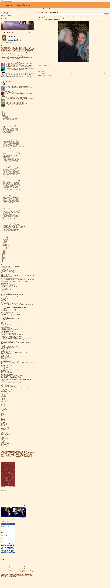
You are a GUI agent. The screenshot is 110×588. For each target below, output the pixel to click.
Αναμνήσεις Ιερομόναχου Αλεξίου (6, 276)
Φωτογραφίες (3, 393)
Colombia (2, 403)
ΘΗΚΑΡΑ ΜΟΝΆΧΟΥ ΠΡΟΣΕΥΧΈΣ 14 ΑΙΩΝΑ (8, 312)
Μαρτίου (4, 244)
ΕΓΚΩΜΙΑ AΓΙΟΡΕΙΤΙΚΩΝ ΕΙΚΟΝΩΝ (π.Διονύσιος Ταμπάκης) (12, 203)
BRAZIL (2, 400)
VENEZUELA (3, 442)
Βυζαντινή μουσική (4, 292)
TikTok (2, 440)
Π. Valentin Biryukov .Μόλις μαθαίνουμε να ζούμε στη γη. (10, 347)
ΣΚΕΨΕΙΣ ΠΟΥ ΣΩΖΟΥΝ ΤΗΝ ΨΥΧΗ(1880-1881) (9, 369)
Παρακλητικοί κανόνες (4, 348)
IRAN (2, 416)
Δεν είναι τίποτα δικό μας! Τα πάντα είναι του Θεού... (10, 158)
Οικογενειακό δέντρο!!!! (6, 157)
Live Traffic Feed (8, 523)
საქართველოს (3, 446)
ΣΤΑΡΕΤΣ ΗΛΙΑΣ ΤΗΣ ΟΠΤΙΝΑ (6, 372)
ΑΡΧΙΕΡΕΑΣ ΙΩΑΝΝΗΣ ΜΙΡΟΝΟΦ (7, 282)
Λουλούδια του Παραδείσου (5, 328)
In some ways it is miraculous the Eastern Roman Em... (11, 173)
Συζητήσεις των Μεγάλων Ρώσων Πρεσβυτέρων (9, 378)
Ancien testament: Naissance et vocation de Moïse (10, 188)
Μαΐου (4, 242)
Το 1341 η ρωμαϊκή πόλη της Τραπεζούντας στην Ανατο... (11, 127)
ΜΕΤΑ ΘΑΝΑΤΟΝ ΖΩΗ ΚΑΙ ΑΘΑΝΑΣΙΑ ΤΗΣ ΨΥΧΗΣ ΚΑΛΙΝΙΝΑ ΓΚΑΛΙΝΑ (13, 330)
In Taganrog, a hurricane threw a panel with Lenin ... (10, 119)
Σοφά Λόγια (41, 66)
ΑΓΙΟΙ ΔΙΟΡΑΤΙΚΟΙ (4, 269)
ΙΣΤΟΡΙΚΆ (2, 319)
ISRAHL (2, 417)
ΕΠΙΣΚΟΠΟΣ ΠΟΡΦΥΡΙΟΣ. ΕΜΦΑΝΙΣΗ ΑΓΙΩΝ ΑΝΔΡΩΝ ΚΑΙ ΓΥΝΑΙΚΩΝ (13, 301)
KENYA (2, 420)
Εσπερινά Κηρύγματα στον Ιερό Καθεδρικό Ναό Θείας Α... (11, 185)
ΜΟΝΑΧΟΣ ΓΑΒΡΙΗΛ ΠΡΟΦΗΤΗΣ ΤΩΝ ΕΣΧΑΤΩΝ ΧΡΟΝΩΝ (11, 334)
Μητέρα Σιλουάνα (4, 332)
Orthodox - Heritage (4, 426)
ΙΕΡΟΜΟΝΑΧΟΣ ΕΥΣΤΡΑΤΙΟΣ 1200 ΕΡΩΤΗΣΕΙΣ (9, 315)
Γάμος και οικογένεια (4, 293)
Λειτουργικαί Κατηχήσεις (5, 327)
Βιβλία (2, 290)
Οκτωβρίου (4, 237)
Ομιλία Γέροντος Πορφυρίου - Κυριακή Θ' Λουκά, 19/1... (11, 179)
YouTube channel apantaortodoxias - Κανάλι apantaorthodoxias (15, 20)
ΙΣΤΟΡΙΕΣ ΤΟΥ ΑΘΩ (4, 317)
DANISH (2, 406)
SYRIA (2, 439)
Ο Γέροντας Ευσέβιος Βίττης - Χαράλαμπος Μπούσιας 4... (11, 152)
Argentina (2, 395)
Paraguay (2, 429)
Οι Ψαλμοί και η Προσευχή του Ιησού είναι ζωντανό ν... (11, 126)
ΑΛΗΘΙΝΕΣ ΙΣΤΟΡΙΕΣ (4, 274)
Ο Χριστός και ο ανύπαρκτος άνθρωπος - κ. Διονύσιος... (11, 216)
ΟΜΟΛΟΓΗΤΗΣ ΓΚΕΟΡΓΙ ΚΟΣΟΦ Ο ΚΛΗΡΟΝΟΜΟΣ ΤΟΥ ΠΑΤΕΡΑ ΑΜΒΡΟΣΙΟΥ (14, 344)
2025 (3, 113)
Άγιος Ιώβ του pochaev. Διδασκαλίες (7, 272)
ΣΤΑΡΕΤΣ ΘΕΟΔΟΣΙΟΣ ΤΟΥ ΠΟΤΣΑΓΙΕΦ (8, 373)
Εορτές (2, 299)
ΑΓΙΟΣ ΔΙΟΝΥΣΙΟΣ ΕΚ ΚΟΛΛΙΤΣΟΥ (7, 271)
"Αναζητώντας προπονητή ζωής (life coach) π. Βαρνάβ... (11, 144)
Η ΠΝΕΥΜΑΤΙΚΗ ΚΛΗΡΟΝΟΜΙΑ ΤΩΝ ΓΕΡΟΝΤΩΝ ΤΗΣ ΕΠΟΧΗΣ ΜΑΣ (13, 307)
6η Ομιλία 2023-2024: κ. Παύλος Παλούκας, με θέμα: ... (11, 147)
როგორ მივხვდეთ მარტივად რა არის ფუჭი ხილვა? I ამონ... (13, 189)
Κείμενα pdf (3, 323)
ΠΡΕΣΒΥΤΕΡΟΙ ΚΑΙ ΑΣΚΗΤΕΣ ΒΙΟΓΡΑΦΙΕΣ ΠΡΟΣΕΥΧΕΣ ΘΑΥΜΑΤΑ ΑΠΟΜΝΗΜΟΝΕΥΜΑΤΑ (16, 362)
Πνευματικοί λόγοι (4, 359)
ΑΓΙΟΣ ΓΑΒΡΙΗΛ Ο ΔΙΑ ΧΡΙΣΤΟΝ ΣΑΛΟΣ (7, 270)
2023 (3, 115)
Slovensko (2, 436)
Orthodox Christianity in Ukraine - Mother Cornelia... (11, 197)
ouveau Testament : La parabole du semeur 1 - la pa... (11, 214)
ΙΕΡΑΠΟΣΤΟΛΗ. (3, 313)
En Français (3, 408)
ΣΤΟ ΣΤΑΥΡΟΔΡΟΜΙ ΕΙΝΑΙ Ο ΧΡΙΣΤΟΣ (7, 374)
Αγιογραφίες (3, 268)
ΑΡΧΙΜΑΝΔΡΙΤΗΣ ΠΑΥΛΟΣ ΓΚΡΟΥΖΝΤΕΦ (8, 286)
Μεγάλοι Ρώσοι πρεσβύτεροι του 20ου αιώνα (8, 329)
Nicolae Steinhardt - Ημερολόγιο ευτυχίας (9, 169)
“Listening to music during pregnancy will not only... (10, 175)
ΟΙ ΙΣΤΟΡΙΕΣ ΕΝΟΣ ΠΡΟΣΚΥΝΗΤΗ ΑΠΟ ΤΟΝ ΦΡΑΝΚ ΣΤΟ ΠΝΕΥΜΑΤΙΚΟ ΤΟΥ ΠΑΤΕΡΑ (16, 342)
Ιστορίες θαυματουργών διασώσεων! (7, 316)
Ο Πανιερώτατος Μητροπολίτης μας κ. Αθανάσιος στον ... (11, 198)
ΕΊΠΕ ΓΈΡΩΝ (3, 298)
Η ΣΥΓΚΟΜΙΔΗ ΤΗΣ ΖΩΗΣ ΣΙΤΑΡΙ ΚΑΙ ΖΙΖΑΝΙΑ (9, 308)
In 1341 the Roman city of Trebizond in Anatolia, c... (10, 128)
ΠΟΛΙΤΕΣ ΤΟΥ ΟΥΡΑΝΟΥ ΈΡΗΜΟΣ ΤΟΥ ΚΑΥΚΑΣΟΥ (10, 361)
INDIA (2, 415)
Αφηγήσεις (2, 288)
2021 (3, 248)
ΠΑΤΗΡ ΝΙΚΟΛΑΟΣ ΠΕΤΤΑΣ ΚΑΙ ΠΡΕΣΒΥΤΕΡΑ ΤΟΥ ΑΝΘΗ (11, 354)
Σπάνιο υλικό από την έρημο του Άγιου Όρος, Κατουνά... (11, 141)
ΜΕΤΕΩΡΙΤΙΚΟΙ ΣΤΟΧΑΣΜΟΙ (6, 331)
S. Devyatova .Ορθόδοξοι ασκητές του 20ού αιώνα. (9, 435)
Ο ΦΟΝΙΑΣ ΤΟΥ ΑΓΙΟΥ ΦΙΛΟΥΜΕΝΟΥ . (9, 133)
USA (1, 441)
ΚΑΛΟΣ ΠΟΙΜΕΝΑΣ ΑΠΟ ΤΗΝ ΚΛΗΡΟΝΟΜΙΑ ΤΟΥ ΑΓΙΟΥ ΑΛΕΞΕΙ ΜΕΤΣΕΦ (14, 320)
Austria (2, 397)
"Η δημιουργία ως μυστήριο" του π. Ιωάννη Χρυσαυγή (11, 196)
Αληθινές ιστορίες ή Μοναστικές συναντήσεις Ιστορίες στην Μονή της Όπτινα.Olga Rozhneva (16, 275)
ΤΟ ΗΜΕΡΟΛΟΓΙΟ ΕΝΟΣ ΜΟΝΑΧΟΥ (7, 386)
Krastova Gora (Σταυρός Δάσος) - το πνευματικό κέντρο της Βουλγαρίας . (18, 86)
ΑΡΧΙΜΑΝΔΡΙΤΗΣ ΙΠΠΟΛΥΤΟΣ (6, 283)
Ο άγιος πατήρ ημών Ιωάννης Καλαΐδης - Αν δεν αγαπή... (11, 168)
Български (3, 444)
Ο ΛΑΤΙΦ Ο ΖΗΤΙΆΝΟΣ (6, 228)
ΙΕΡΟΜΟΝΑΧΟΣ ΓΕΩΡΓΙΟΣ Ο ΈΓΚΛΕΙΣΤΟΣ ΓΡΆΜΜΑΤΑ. (10, 314)
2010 (3, 259)
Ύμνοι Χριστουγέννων (4, 391)
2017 (3, 252)
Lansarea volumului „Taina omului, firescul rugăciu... (10, 186)
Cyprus (2, 404)
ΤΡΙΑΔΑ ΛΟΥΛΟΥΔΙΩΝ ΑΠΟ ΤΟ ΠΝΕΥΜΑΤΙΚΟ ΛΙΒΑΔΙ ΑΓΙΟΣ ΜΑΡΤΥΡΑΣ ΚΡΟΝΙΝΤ (15, 388)
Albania (2, 394)
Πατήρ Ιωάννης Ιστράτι (5, 353)
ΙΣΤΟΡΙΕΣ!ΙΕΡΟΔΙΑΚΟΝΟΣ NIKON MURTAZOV (9, 318)
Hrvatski (2, 413)
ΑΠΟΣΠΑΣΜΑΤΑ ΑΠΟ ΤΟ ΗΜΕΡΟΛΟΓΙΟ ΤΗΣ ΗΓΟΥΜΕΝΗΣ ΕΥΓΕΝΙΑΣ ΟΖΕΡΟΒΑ (15, 281)
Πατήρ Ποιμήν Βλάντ (4, 355)
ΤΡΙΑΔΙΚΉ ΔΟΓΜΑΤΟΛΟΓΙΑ (5, 389)
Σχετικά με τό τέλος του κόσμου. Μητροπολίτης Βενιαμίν (10, 382)
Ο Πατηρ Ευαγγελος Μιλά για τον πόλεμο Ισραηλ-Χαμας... (11, 194)
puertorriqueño (3, 432)
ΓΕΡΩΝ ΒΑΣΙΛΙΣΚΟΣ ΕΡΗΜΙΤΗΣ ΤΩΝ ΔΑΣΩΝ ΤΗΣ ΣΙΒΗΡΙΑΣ (11, 294)
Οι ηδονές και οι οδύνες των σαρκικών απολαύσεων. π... (11, 200)
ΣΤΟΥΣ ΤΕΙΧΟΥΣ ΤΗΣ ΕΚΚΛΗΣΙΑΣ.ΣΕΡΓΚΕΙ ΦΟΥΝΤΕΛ (10, 377)
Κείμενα (2, 322)
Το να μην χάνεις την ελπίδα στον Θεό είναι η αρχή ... (11, 166)
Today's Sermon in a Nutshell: (7, 222)
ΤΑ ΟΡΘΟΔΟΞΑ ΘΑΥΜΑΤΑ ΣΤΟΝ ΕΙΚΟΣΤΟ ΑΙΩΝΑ (9, 383)
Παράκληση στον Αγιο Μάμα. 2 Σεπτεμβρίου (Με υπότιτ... (11, 218)
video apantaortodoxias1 (5, 443)
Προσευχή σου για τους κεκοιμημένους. (7, 363)
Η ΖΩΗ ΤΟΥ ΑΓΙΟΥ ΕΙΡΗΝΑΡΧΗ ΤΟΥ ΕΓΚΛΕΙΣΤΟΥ (9, 306)
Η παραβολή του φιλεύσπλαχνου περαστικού (9, 207)
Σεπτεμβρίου (5, 238)
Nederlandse (3, 423)
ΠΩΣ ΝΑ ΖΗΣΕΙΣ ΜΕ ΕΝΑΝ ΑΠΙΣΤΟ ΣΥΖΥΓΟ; (8, 364)
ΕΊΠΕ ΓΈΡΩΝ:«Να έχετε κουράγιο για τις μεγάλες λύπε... (11, 229)
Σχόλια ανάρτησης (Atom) (47, 75)
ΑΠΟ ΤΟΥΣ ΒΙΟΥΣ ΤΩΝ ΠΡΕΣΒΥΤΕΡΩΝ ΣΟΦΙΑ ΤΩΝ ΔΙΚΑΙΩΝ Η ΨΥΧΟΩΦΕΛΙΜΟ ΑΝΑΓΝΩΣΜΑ (17, 279)
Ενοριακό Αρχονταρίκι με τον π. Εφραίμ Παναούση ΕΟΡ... (11, 210)
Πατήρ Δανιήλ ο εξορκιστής (5, 351)
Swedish (2, 437)
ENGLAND (3, 409)
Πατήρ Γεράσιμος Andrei (5, 350)
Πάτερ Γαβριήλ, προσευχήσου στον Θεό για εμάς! (10, 161)
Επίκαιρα (2, 300)
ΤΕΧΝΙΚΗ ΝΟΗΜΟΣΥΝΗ (5, 385)
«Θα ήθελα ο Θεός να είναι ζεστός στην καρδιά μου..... (11, 171)
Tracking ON (11, 552)
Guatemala (3, 412)
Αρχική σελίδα (72, 73)
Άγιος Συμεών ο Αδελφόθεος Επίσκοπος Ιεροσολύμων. (15, 102)
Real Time (7, 552)
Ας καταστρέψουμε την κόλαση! (6, 287)
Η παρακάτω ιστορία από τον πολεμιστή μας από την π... (11, 134)
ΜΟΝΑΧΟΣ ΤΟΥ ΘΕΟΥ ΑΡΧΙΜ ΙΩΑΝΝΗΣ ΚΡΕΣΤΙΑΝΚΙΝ (10, 336)
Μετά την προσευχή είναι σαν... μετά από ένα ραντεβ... (11, 124)
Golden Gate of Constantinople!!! (8, 202)
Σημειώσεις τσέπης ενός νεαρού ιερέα (7, 368)
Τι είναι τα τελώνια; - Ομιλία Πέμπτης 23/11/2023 (10, 145)
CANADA (2, 401)
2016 (3, 253)
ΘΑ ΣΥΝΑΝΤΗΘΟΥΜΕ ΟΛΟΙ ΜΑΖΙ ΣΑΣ (7, 310)
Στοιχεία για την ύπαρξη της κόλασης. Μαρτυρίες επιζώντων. (11, 375)
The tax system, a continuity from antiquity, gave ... (10, 174)
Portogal (2, 431)
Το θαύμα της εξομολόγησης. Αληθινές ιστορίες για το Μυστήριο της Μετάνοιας (14, 387)
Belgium (2, 398)
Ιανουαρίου (4, 246)
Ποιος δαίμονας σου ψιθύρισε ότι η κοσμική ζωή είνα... (11, 125)
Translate (9, 15)
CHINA (2, 402)
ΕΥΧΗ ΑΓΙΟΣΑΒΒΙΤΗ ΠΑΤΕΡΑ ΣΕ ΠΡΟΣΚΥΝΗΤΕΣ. (14, 92)
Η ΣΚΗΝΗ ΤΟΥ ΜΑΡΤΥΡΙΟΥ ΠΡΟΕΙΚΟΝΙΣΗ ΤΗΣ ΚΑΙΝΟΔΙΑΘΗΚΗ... (13, 146)
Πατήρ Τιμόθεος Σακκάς (5, 356)
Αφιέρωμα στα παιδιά (4, 289)
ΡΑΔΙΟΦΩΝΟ (3, 366)
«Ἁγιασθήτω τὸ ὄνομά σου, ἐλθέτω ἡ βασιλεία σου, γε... (11, 236)
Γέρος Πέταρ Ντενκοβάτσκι (7, 132)
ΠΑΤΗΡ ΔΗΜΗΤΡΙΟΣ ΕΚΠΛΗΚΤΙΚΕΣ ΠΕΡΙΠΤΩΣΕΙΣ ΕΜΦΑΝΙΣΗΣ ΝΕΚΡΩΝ (14, 352)
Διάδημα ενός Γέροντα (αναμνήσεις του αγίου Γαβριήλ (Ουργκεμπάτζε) (13, 296)
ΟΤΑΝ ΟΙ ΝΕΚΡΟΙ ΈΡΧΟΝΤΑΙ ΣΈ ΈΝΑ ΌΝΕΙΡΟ (9, 346)
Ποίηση (2, 360)
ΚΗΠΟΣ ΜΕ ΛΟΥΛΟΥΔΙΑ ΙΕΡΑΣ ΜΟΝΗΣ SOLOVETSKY (10, 325)
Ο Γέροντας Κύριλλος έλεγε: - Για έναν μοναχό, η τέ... (11, 159)
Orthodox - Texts (3, 427)
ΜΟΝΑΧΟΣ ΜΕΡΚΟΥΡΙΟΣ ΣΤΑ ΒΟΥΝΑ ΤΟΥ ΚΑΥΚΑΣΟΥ (10, 335)
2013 (3, 256)
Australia (2, 396)
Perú (1, 430)
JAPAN (2, 419)
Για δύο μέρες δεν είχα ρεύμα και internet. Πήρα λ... (10, 172)
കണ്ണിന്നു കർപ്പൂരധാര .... (7, 213)
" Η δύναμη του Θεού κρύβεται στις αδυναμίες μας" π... (11, 148)
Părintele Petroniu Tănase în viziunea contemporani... (11, 151)
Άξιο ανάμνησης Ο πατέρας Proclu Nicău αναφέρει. (10, 223)
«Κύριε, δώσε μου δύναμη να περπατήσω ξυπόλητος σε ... (12, 170)
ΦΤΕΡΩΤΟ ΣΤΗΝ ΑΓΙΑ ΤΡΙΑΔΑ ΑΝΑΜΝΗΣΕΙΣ (8, 392)
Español (2, 410)
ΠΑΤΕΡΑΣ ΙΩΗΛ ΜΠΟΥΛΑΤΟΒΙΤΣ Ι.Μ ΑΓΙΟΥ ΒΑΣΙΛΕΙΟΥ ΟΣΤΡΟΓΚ (12, 349)
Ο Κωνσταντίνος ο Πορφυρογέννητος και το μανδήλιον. (11, 167)
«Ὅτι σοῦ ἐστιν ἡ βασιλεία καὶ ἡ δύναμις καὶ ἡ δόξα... (11, 230)
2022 (3, 247)
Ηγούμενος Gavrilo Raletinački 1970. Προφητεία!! (10, 160)
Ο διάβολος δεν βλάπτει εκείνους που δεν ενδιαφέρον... (11, 165)
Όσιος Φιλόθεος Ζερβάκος (5, 345)
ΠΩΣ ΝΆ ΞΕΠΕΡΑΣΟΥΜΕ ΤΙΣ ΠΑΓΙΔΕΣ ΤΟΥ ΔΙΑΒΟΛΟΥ (10, 365)
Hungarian (3, 414)
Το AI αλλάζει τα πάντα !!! (6, 154)
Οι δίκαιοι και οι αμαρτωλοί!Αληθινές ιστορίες (8, 341)
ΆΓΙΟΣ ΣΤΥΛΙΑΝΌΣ (6, 221)
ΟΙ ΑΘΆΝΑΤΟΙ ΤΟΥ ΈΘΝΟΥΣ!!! (8, 120)
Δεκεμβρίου (4, 116)
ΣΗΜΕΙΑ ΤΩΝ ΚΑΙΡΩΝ (4, 367)
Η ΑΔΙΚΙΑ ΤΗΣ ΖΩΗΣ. (9, 81)
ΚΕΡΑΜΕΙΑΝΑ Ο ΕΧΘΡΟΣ (5, 324)
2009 (3, 260)
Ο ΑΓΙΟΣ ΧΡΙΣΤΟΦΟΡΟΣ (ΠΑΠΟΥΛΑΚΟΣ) (8, 337)
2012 (3, 257)
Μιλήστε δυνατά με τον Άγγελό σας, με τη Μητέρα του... (11, 138)
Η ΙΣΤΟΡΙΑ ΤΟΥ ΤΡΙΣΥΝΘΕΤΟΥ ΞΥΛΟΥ (7, 91)
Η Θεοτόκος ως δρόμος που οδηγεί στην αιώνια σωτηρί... (11, 181)
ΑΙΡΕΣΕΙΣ (2, 273)
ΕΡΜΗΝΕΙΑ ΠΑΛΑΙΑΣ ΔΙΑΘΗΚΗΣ (6, 302)
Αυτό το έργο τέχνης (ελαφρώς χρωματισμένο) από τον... (11, 129)
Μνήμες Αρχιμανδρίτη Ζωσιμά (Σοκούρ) (7, 333)
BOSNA (2, 399)
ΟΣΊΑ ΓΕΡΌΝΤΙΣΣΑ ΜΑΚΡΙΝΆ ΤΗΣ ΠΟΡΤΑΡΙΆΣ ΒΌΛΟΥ (11, 131)
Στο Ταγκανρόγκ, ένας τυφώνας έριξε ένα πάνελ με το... (11, 118)
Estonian (2, 411)
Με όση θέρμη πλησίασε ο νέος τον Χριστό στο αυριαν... (11, 231)
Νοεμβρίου (4, 117)
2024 (3, 114)
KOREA (2, 421)
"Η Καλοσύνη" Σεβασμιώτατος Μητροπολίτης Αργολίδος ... (11, 143)
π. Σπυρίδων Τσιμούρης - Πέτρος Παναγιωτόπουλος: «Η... (11, 153)
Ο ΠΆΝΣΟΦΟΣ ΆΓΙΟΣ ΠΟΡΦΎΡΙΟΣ (7, 340)
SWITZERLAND (3, 438)
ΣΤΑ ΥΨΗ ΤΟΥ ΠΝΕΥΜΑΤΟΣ (6, 371)
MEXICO (2, 422)
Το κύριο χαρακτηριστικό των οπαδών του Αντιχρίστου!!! (11, 182)
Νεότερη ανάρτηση (41, 73)
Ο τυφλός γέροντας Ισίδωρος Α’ (7, 208)
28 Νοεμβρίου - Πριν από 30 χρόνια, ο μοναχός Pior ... (11, 155)
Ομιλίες (2, 343)
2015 (3, 254)
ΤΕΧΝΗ (2, 384)
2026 (3, 112)
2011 (3, 258)
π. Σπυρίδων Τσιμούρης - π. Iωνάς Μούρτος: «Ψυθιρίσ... (11, 212)
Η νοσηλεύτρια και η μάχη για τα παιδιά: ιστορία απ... (11, 140)
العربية (2, 447)
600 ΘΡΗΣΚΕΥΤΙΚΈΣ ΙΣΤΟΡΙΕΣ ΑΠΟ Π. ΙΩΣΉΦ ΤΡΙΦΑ (10, 266)
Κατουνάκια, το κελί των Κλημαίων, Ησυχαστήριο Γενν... (11, 183)
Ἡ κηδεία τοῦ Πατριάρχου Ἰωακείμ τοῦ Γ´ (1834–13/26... (11, 224)
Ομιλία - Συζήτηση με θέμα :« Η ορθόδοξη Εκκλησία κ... (11, 199)
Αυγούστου (4, 239)
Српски (2, 445)
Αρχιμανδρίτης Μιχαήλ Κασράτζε (6, 285)
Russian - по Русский (4, 434)
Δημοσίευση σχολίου (41, 71)
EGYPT (2, 407)
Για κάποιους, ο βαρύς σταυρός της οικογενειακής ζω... (11, 139)
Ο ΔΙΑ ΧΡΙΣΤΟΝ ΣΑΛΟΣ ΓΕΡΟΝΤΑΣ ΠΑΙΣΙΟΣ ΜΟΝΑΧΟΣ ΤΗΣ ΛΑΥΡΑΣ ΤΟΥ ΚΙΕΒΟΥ (15, 338)
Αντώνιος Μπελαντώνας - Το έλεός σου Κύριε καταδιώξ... (11, 180)
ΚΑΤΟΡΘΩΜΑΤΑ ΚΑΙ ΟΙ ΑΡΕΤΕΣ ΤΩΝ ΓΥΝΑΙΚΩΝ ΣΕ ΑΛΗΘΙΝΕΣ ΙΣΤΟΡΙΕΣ (13, 321)
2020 (3, 249)
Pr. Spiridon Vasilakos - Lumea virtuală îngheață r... (10, 215)
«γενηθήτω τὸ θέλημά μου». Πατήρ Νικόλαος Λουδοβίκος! (11, 235)
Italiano (2, 418)
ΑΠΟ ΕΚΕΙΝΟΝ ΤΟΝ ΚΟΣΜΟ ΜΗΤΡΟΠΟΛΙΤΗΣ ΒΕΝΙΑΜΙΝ (11, 278)
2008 (3, 261)
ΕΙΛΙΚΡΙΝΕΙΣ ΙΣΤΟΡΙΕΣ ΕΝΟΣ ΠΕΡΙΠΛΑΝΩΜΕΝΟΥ (9, 297)
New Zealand (3, 424)
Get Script (4, 552)
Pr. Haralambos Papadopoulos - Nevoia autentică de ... (11, 142)
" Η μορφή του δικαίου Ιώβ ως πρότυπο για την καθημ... (11, 195)
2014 (3, 255)
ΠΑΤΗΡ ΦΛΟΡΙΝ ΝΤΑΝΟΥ (5, 357)
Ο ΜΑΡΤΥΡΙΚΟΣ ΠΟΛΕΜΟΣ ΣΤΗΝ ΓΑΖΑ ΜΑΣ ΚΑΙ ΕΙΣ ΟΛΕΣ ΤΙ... (13, 227)
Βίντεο (2, 291)
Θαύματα (2, 311)
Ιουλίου (4, 240)
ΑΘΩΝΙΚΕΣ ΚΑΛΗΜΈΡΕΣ (7, 156)
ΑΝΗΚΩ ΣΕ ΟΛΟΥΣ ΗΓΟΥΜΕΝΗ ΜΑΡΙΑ (8, 277)
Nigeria (2, 425)
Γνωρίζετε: (2, 295)
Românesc (3, 433)
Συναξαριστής (3, 381)
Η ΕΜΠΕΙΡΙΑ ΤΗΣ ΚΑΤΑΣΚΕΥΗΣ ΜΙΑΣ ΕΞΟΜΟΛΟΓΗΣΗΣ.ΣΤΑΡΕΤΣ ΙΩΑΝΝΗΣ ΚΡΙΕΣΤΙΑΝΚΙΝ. (17, 304)
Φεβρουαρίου (5, 245)
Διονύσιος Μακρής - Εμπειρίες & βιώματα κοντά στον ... (11, 209)
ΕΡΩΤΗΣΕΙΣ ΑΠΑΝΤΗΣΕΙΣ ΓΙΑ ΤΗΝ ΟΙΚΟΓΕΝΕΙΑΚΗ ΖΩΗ (11, 303)
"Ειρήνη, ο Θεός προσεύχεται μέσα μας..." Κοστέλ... (10, 130)
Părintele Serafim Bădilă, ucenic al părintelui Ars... (10, 193)
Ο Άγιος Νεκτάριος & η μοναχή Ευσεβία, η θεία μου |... (11, 201)
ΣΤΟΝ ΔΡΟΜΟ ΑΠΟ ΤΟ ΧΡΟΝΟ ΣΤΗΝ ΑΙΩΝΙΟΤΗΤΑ (10, 376)
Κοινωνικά (2, 326)
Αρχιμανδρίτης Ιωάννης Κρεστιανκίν (7, 284)
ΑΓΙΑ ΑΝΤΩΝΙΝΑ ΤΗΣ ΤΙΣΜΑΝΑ (6, 267)
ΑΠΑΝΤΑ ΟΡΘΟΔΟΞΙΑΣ (18, 5)
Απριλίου (4, 243)
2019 (3, 250)
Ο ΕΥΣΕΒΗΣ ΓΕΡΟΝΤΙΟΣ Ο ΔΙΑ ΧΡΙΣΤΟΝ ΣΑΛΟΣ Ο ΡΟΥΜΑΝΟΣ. (12, 339)
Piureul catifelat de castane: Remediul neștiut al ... (10, 187)
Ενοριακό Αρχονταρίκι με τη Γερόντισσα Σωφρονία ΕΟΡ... (11, 184)
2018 (3, 251)
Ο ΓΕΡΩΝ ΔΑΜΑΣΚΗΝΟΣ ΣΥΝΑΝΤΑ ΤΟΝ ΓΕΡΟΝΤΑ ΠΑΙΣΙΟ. (16, 97)
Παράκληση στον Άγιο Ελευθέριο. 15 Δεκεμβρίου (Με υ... (11, 217)
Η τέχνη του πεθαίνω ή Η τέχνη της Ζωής (8, 309)
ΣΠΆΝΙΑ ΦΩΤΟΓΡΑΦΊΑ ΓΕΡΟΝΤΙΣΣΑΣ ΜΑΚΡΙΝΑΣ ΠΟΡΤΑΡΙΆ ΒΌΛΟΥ (14, 226)
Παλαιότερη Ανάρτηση (105, 73)
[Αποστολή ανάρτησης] (48, 65)
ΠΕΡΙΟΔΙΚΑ (3, 358)
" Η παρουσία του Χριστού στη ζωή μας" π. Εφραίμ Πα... (11, 211)
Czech (2, 405)
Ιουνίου (4, 241)
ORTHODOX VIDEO (4, 428)
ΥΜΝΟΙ (2, 390)
